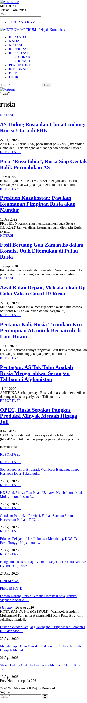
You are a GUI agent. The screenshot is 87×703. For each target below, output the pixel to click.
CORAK (24, 57)
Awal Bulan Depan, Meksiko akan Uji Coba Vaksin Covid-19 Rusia (43, 290)
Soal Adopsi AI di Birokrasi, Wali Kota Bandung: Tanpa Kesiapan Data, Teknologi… (39, 471)
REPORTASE (19, 53)
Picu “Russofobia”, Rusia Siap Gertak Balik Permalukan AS (43, 164)
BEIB (13, 73)
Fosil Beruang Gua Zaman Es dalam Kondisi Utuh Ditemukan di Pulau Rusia (41, 251)
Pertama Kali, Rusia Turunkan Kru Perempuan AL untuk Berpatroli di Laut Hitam (41, 330)
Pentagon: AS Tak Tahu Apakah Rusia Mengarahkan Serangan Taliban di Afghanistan (36, 373)
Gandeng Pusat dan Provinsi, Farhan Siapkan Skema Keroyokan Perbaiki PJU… (37, 517)
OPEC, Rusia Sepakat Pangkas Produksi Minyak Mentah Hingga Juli (38, 416)
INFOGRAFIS (19, 69)
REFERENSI (18, 49)
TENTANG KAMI (23, 22)
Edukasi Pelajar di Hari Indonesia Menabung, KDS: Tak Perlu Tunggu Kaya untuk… (39, 541)
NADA (14, 41)
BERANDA (18, 37)
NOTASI (15, 45)
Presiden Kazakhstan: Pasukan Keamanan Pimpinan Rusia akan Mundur (37, 204)
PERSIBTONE (20, 65)
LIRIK (14, 77)
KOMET (24, 61)
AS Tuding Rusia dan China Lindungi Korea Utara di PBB (43, 127)
